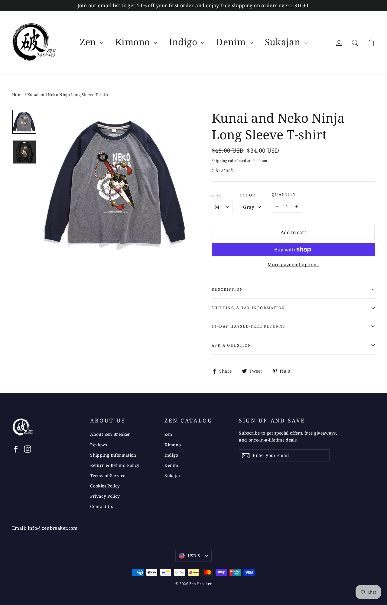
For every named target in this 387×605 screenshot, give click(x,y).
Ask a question (232, 345)
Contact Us (101, 506)
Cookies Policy (105, 486)
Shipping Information (113, 455)
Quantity (284, 194)
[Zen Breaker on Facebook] (15, 449)
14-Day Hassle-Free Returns (248, 326)
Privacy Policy (105, 496)
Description (227, 289)
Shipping (219, 160)
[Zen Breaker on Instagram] (27, 449)
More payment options (293, 264)
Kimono (133, 42)
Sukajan (284, 42)
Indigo (184, 42)
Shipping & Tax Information (248, 307)
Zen (89, 42)
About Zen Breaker (110, 434)
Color (247, 195)
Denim (232, 42)
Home (18, 94)
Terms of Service (107, 475)
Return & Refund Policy (114, 465)
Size (217, 195)
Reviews (98, 445)
